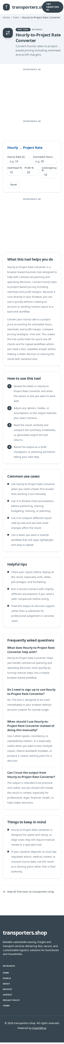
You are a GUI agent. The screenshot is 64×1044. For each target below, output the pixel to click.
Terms (6, 1005)
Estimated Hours (43, 157)
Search (7, 978)
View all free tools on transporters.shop (30, 891)
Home (6, 17)
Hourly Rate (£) (16, 157)
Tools (16, 17)
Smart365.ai (39, 1028)
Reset (13, 184)
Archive (7, 989)
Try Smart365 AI (52, 7)
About (6, 984)
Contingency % (49, 169)
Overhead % (14, 168)
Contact (7, 994)
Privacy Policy (11, 1000)
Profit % (29, 168)
